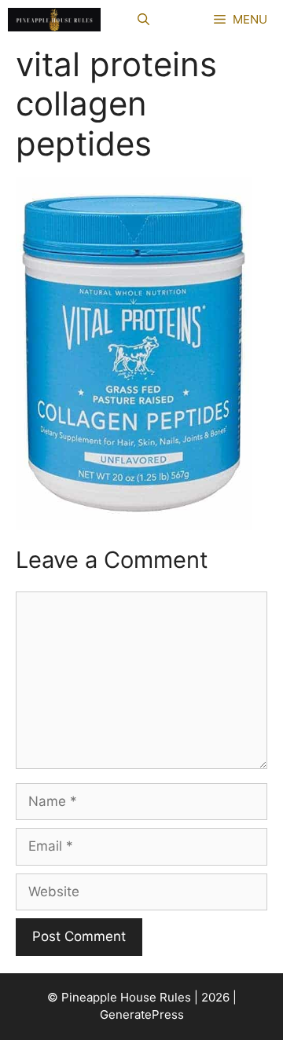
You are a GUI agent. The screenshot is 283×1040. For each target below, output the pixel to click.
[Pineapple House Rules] (54, 19)
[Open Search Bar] (143, 19)
